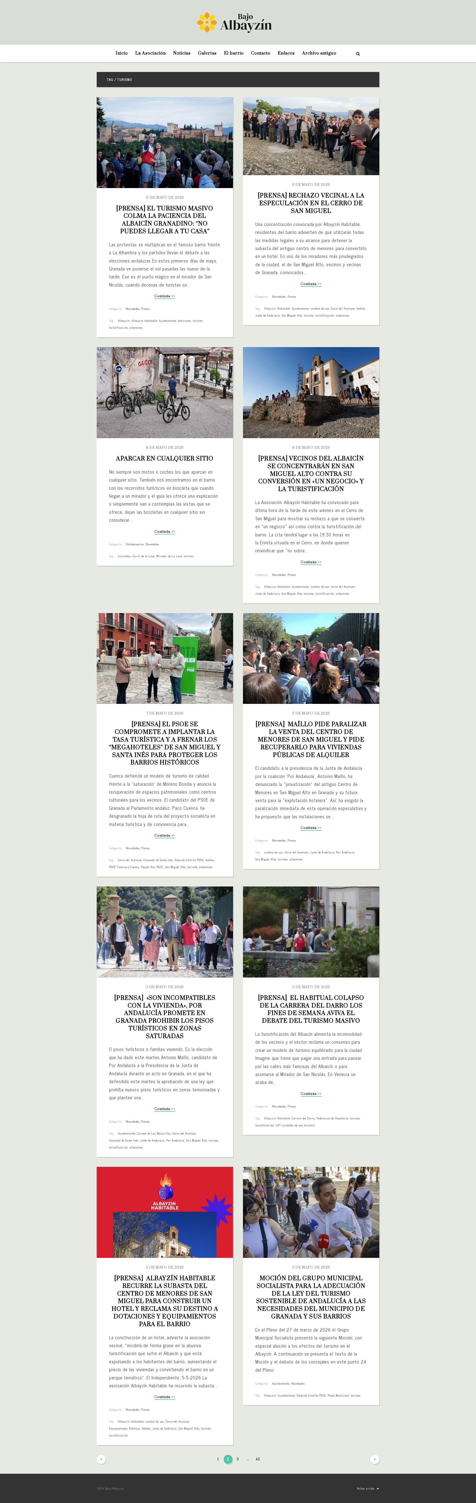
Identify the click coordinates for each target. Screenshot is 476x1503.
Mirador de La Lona (169, 556)
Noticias (182, 53)
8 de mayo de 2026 (165, 448)
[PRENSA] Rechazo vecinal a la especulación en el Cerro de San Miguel (312, 203)
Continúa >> (164, 296)
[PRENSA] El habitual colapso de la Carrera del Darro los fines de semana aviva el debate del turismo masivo (312, 1009)
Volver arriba (365, 1488)
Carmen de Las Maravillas (154, 1133)
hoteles (361, 308)
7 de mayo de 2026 (165, 713)
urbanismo (136, 327)
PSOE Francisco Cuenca (124, 867)
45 (258, 1459)
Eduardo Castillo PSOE (189, 860)
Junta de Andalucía (267, 315)
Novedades (132, 308)
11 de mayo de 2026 (165, 198)
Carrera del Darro (303, 1118)
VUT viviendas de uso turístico (295, 1125)
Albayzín (124, 320)
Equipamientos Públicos (124, 1428)
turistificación (118, 327)
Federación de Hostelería (332, 1118)
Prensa (145, 308)
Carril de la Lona (144, 556)
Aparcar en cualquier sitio (164, 458)
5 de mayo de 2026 (311, 713)
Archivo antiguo (319, 53)
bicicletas (124, 556)
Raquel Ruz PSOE (152, 867)
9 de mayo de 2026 (311, 185)
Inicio (122, 53)
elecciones (184, 320)
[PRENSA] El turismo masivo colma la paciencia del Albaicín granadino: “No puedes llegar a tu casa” (165, 220)
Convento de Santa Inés (158, 860)
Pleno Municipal (338, 1395)
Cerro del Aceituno (343, 308)
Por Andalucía (345, 852)
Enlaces (286, 53)
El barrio (233, 53)
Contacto (260, 53)
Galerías (207, 53)
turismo (198, 320)
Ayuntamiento (167, 320)
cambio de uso (320, 308)
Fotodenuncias (135, 544)
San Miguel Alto (292, 315)
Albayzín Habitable (144, 320)
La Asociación (150, 53)
